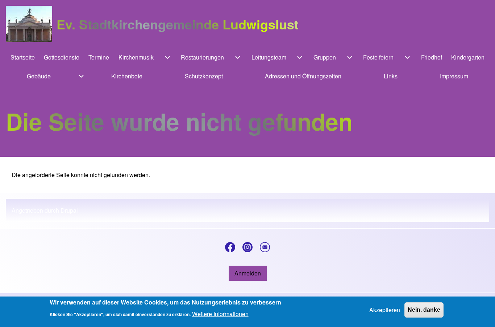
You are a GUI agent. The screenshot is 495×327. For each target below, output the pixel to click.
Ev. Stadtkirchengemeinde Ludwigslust (178, 24)
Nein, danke (424, 310)
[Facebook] (230, 247)
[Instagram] (247, 247)
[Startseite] (29, 24)
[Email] (265, 247)
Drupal (69, 210)
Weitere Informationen (220, 314)
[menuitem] (22, 57)
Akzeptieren (384, 310)
